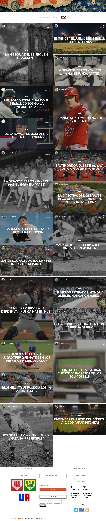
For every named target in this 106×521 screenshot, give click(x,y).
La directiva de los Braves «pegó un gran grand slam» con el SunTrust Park (79, 199)
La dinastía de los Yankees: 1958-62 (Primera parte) (26, 183)
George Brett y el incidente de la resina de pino (79, 325)
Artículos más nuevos (79, 468)
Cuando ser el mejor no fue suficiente (79, 119)
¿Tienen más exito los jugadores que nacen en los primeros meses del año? (26, 357)
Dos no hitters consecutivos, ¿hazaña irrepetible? (26, 436)
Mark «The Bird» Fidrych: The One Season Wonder (79, 246)
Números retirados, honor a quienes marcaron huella (79, 294)
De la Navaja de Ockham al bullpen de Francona (26, 135)
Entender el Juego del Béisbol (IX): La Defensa (79, 40)
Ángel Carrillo (63, 25)
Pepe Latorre (10, 89)
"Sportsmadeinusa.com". (58, 503)
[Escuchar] (17, 485)
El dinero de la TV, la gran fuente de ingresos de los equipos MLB (79, 373)
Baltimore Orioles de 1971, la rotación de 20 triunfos (79, 167)
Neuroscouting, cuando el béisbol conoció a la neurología (26, 104)
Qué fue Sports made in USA (17, 518)
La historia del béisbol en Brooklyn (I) (26, 56)
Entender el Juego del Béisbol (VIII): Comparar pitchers (79, 421)
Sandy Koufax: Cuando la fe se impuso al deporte (26, 262)
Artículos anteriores (26, 468)
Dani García (41, 518)
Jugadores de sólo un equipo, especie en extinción (26, 230)
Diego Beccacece (64, 184)
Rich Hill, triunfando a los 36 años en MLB (26, 389)
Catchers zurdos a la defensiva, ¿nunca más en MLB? (26, 310)
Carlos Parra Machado (65, 152)
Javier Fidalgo (10, 25)
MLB (26, 50)
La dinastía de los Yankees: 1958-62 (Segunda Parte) (79, 72)
